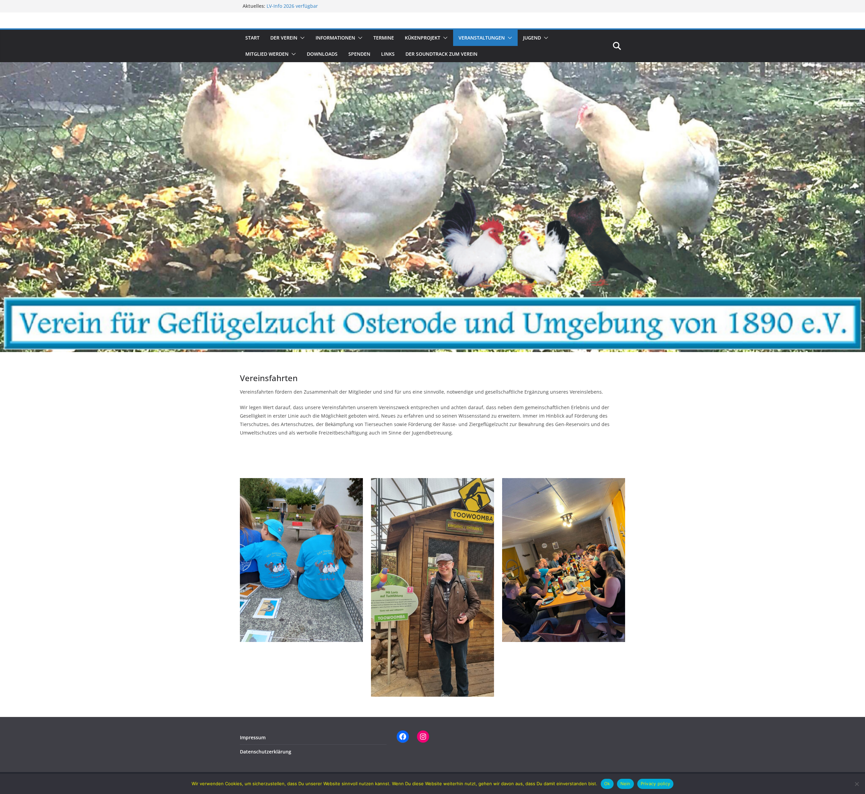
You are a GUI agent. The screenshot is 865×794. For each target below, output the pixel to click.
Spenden (359, 54)
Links (388, 54)
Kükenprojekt (422, 37)
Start (252, 37)
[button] (301, 38)
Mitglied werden (267, 54)
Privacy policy (655, 783)
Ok (607, 783)
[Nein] (856, 783)
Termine (383, 37)
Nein (625, 783)
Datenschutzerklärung (265, 751)
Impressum (253, 737)
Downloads (322, 54)
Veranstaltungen (482, 37)
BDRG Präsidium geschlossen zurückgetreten (318, 6)
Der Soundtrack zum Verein (441, 54)
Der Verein (283, 37)
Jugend (532, 37)
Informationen (335, 37)
